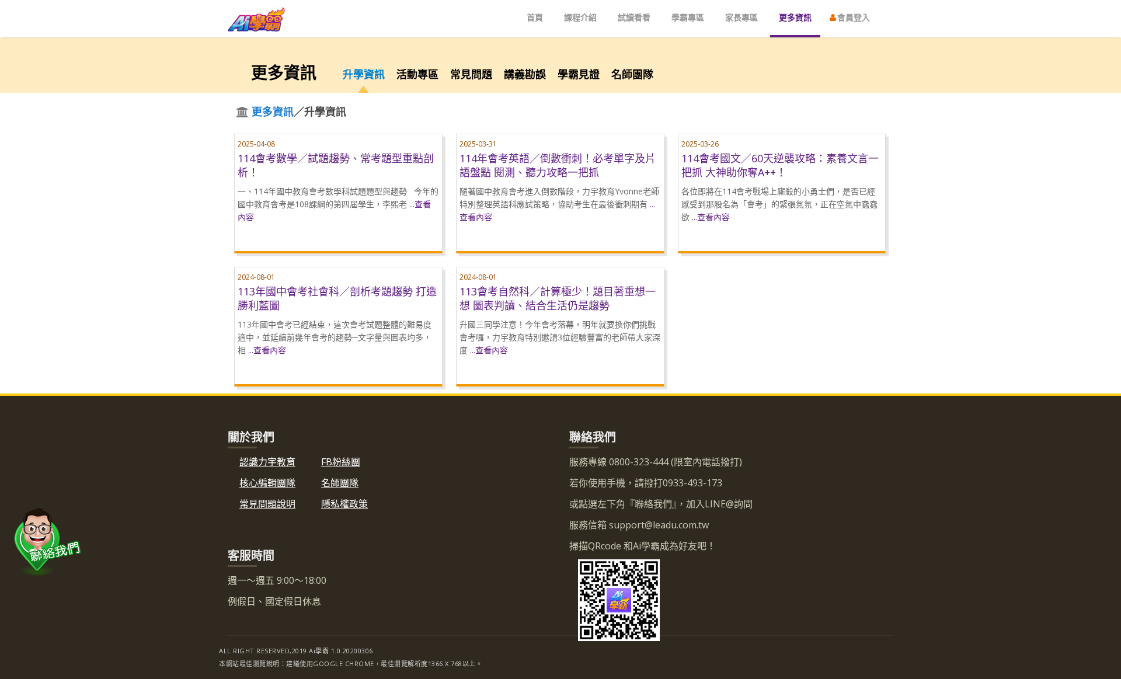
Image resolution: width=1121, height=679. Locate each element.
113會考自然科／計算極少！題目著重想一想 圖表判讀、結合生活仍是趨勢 (557, 298)
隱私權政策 (344, 503)
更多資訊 (795, 17)
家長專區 (741, 17)
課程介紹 (580, 17)
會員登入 (852, 17)
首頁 (535, 17)
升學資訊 (364, 74)
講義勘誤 (525, 74)
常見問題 (471, 74)
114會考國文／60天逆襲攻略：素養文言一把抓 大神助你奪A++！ (780, 165)
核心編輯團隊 (267, 482)
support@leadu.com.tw (658, 524)
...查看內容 (711, 216)
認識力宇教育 (267, 461)
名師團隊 (632, 74)
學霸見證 (579, 74)
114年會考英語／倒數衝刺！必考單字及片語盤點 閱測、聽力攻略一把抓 (557, 165)
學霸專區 (687, 17)
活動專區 (417, 74)
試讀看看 (634, 17)
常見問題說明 (267, 503)
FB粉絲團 (340, 461)
